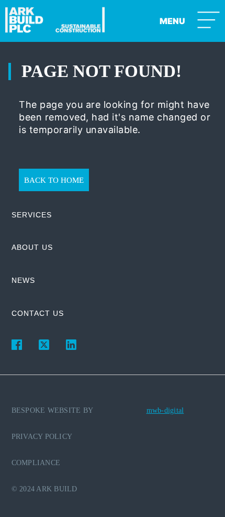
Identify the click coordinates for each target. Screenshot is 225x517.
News (23, 280)
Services (32, 215)
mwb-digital (165, 410)
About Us (32, 247)
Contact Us (38, 313)
